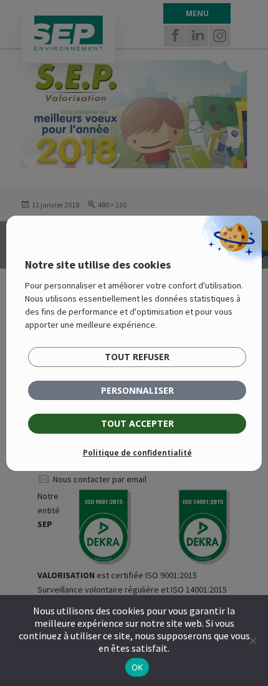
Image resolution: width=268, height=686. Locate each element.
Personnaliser (137, 390)
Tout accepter (137, 423)
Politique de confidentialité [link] (137, 452)
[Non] (252, 640)
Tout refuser (137, 357)
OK (137, 667)
